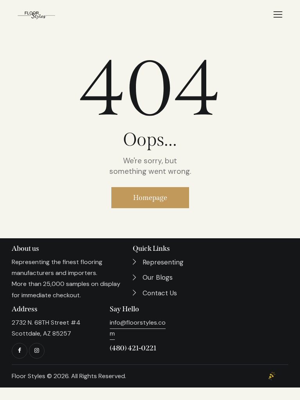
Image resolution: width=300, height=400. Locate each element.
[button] (277, 14)
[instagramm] (37, 351)
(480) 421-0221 (133, 348)
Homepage (150, 197)
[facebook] (19, 351)
